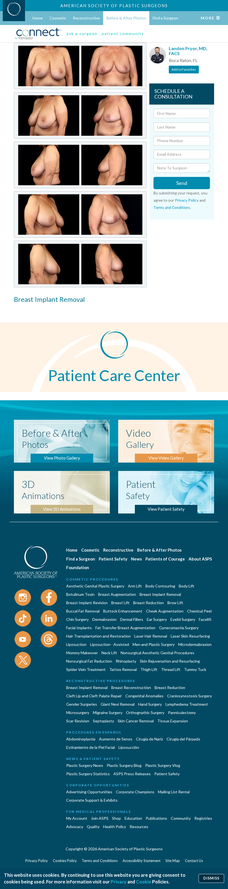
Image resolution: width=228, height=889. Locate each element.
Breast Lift (120, 602)
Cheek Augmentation (165, 611)
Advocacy (74, 826)
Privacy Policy (187, 200)
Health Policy (114, 826)
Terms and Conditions (171, 207)
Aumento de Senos (115, 739)
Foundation (77, 567)
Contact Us (194, 860)
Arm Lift (135, 586)
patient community (123, 33)
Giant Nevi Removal (118, 704)
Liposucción (128, 747)
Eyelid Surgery (182, 619)
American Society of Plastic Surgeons (114, 5)
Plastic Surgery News (84, 765)
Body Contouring (160, 586)
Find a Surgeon (165, 18)
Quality (93, 826)
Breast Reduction (148, 602)
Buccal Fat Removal (83, 611)
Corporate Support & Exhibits (92, 800)
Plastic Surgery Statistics (88, 773)
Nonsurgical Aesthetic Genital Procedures (157, 652)
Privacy (119, 882)
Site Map (172, 860)
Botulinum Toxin (80, 594)
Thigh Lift (148, 669)
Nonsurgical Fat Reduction (89, 661)
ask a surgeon (82, 33)
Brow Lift (175, 602)
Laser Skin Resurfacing (190, 636)
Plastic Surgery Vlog (162, 765)
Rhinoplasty (126, 661)
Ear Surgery (157, 619)
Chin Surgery (77, 619)
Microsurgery (77, 712)
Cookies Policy (65, 860)
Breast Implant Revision (87, 602)
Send (181, 183)
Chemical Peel (199, 611)
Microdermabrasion (195, 644)
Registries (203, 818)
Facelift (205, 619)
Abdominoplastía (80, 739)
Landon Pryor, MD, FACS (188, 51)
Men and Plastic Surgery (154, 644)
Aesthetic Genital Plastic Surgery (95, 586)
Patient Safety (113, 558)
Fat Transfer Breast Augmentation (125, 627)
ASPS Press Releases (132, 773)
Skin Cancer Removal (136, 720)
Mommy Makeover (82, 652)
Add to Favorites (184, 69)
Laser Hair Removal (150, 636)
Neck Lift (109, 652)
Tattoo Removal (123, 669)
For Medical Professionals (98, 811)
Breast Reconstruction (131, 687)
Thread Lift (170, 669)
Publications (156, 818)
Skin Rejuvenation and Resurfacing (170, 661)
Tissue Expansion (172, 720)
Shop (116, 818)
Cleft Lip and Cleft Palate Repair (94, 695)
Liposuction (76, 644)
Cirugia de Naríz (149, 739)
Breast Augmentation (117, 594)
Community (181, 818)
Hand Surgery (150, 704)
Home (38, 18)
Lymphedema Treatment (186, 704)
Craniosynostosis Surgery (189, 695)
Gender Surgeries (81, 704)
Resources (139, 826)
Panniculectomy (182, 712)
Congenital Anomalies (144, 695)
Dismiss (211, 878)
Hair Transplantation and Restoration (98, 636)
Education (133, 818)
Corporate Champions (135, 791)
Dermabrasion (104, 619)
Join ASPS (99, 818)
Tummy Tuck (195, 669)
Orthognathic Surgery (145, 712)
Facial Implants (79, 627)
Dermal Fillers (131, 619)
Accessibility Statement (141, 860)
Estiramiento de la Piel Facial (90, 747)
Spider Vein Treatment (86, 669)
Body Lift (186, 586)
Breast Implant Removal (160, 594)
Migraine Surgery (107, 712)
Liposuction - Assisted (109, 644)
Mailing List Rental (174, 791)
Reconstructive (86, 18)
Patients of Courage (165, 558)
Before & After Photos (126, 18)
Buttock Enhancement (122, 611)
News (136, 558)
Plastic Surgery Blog (124, 765)
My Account (76, 818)
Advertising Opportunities (89, 791)
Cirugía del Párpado (183, 739)
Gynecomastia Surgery (179, 627)
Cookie (143, 882)
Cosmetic (57, 18)
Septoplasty (103, 720)
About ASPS (200, 558)
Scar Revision (77, 720)
